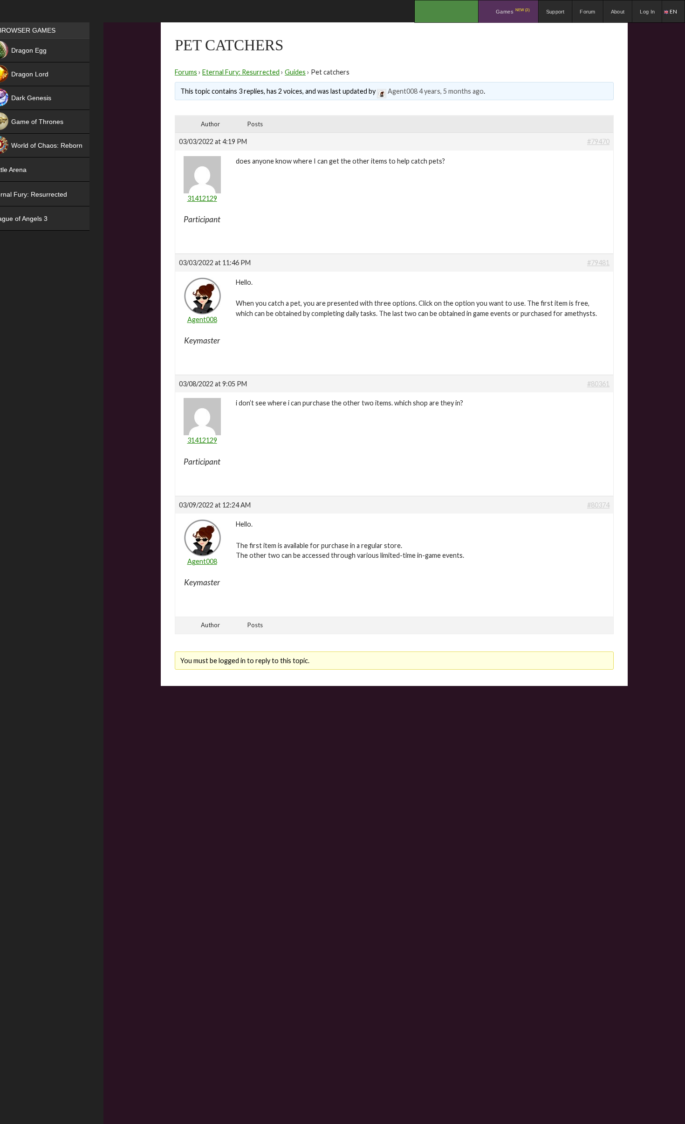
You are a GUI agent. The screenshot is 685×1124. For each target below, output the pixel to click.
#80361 (598, 384)
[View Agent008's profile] (381, 91)
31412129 (202, 198)
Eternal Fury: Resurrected (241, 72)
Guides (295, 72)
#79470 (598, 141)
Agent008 (403, 91)
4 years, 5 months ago (451, 91)
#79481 (598, 263)
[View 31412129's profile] (202, 171)
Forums (186, 72)
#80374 (598, 505)
